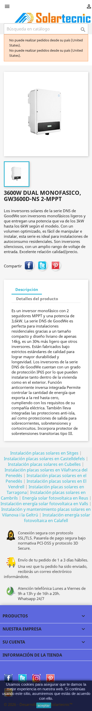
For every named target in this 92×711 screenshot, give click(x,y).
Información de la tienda (32, 655)
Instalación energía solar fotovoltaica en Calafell (57, 517)
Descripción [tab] (26, 289)
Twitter (22, 678)
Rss (36, 678)
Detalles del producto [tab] (37, 298)
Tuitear (42, 265)
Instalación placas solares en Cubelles (45, 464)
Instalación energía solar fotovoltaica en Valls (44, 503)
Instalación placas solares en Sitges (44, 453)
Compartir (29, 265)
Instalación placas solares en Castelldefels (44, 458)
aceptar (44, 705)
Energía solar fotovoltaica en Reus (55, 498)
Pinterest (55, 265)
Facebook (8, 678)
